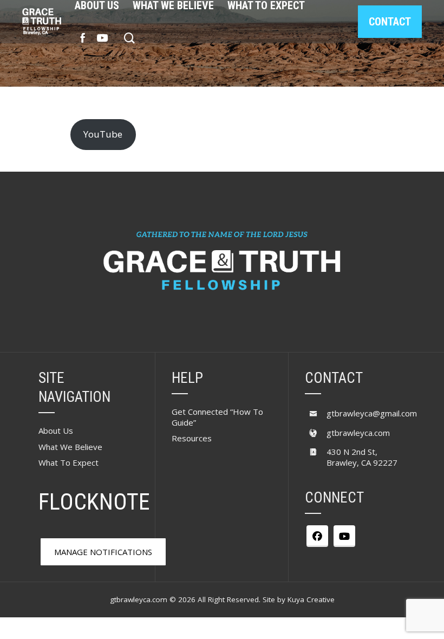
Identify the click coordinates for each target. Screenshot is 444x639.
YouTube (102, 134)
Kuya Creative (311, 599)
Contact (390, 21)
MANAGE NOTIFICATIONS (103, 551)
